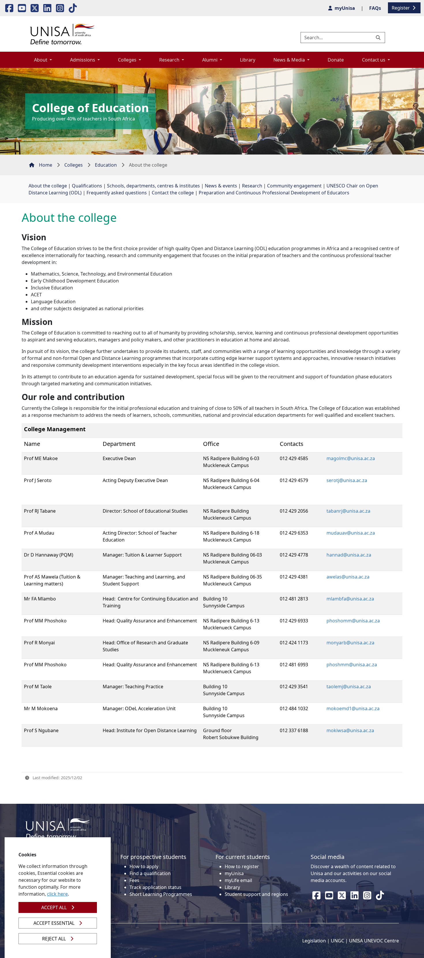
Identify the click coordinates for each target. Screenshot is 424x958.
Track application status (155, 887)
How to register (242, 866)
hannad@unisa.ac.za (349, 555)
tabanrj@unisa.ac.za (348, 511)
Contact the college (173, 192)
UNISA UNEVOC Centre (374, 940)
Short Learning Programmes (161, 894)
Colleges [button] (128, 60)
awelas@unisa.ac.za (348, 577)
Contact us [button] (374, 60)
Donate (336, 60)
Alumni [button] (210, 60)
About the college (48, 186)
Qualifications (87, 186)
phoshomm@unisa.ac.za (353, 620)
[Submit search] (378, 37)
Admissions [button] (83, 60)
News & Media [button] (289, 60)
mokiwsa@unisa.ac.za (350, 730)
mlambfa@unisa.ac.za (350, 599)
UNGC (337, 940)
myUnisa (234, 873)
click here (57, 894)
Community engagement (294, 186)
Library (247, 60)
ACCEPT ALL (54, 907)
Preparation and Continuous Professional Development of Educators (274, 192)
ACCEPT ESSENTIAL (53, 923)
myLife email (238, 880)
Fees (134, 880)
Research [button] (170, 60)
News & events (221, 186)
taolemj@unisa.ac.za (349, 686)
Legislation (314, 940)
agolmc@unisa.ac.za (353, 458)
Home (45, 165)
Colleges (73, 165)
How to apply (144, 866)
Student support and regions (256, 894)
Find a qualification (150, 873)
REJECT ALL (54, 938)
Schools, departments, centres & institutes (153, 186)
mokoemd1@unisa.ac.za (353, 708)
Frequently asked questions (117, 192)
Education (106, 165)
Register (401, 8)
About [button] (41, 60)
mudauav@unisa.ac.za (351, 533)
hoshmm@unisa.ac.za (353, 664)
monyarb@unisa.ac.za (350, 642)
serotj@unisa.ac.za (347, 480)
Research (252, 186)
